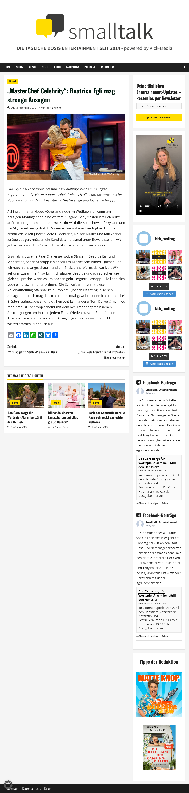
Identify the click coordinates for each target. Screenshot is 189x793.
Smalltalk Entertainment (161, 389)
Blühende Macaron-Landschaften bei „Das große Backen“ (63, 417)
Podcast (89, 67)
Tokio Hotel (172, 430)
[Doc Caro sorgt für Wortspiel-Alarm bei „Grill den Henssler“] (25, 395)
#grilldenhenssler (148, 450)
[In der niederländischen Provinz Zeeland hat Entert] (143, 273)
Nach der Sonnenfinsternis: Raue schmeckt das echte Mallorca (106, 417)
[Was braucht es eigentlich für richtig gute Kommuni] (159, 257)
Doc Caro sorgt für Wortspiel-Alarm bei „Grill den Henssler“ (25, 417)
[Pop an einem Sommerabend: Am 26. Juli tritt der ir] (175, 273)
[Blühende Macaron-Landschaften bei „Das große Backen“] (66, 395)
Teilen (165, 503)
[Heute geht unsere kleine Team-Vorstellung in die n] (159, 273)
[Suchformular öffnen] (184, 66)
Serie (45, 67)
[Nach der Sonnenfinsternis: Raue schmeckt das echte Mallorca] (106, 395)
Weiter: (101, 352)
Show (19, 67)
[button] (8, 785)
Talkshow (72, 67)
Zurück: (32, 349)
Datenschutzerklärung (37, 789)
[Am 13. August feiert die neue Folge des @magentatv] (143, 257)
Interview (107, 67)
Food (57, 67)
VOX (156, 410)
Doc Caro (173, 425)
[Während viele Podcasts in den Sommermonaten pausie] (175, 257)
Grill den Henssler (154, 405)
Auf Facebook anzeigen (147, 503)
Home (7, 67)
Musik (32, 67)
